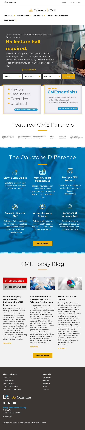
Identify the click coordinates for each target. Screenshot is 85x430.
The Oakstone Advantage (57, 15)
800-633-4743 (11, 2)
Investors (45, 389)
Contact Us (7, 377)
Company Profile (8, 380)
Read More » (7, 343)
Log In (71, 2)
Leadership (46, 383)
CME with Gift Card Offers (12, 389)
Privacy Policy (35, 423)
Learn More (42, 243)
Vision (44, 386)
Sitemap (43, 423)
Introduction (46, 377)
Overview (45, 380)
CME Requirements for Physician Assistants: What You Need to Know (41, 299)
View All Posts (42, 355)
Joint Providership (9, 383)
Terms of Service (25, 423)
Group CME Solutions (10, 386)
